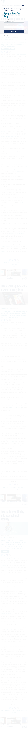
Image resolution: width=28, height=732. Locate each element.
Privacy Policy (7, 36)
